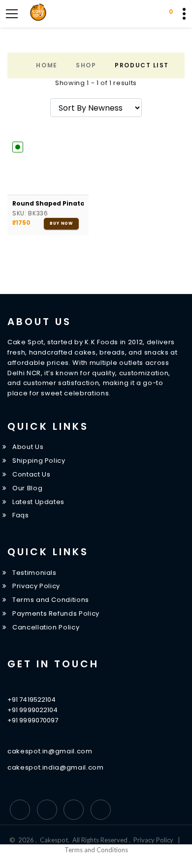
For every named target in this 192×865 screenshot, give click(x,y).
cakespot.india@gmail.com (55, 767)
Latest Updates (38, 502)
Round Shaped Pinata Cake (48, 203)
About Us (27, 446)
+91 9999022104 (32, 710)
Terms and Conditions (50, 599)
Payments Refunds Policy (55, 613)
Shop (86, 65)
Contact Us (31, 474)
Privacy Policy (36, 586)
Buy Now (61, 223)
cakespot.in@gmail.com (50, 751)
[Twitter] (47, 810)
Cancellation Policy (45, 627)
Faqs (20, 515)
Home (46, 65)
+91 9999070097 (32, 720)
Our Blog (27, 488)
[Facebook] (20, 810)
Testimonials (34, 572)
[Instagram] (74, 810)
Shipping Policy (38, 460)
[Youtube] (101, 810)
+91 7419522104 (31, 699)
